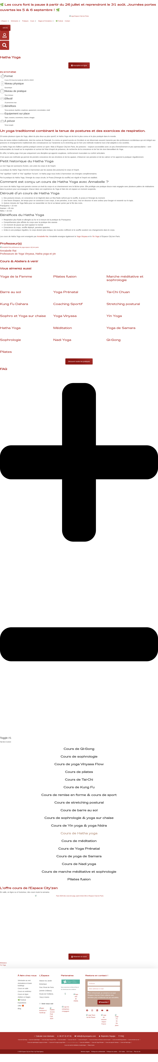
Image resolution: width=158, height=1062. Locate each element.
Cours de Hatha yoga (79, 833)
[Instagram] (92, 1010)
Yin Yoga (95, 236)
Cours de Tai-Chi (79, 779)
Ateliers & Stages (24, 997)
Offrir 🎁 (21, 1006)
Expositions (22, 1003)
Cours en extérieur (24, 991)
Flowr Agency (40, 1051)
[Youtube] (102, 1010)
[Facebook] (87, 1010)
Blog (19, 1008)
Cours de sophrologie (79, 756)
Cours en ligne (23, 994)
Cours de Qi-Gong (79, 749)
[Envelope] (107, 1010)
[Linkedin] (97, 1010)
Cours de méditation (79, 841)
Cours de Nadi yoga (79, 864)
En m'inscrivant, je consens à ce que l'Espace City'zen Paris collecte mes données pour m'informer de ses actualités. (103, 995)
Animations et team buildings (25, 984)
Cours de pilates (79, 772)
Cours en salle (23, 988)
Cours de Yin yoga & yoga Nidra (79, 825)
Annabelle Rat (42, 236)
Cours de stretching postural (79, 802)
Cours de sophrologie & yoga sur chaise (79, 818)
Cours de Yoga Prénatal (79, 848)
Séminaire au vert (24, 980)
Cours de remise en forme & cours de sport (79, 795)
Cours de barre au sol (79, 810)
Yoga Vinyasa (82, 236)
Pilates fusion (79, 879)
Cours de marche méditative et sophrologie (79, 871)
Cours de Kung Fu (79, 787)
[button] (5, 21)
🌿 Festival (22, 1000)
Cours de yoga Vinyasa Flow (79, 764)
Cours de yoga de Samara (79, 856)
